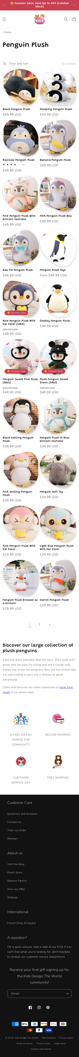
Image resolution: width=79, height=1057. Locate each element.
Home (7, 32)
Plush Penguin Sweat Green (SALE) (54, 381)
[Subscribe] (67, 993)
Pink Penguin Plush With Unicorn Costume (19, 218)
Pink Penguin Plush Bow (56, 216)
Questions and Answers (22, 814)
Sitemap (12, 897)
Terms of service (24, 1043)
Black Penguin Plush (16, 109)
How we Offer (16, 889)
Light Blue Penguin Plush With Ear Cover (56, 548)
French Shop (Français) (21, 923)
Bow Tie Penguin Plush (18, 270)
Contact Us (14, 822)
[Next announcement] (75, 5)
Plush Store (14, 872)
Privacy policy (66, 1037)
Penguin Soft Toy (51, 492)
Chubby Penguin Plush (55, 321)
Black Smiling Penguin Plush (18, 439)
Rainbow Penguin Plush (19, 160)
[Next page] (49, 625)
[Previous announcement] (4, 5)
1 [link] (29, 624)
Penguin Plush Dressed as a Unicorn (20, 602)
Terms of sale (43, 1043)
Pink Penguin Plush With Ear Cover (19, 548)
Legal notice (60, 1043)
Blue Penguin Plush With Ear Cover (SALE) (19, 323)
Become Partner (17, 880)
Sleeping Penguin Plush (56, 109)
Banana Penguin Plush (55, 160)
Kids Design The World (26, 1037)
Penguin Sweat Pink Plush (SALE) (20, 381)
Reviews (12, 838)
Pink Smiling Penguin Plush (17, 494)
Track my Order (16, 830)
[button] (5, 19)
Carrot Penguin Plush (54, 600)
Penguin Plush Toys (53, 270)
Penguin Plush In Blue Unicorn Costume (54, 439)
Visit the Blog (15, 864)
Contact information (41, 1049)
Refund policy (49, 1037)
